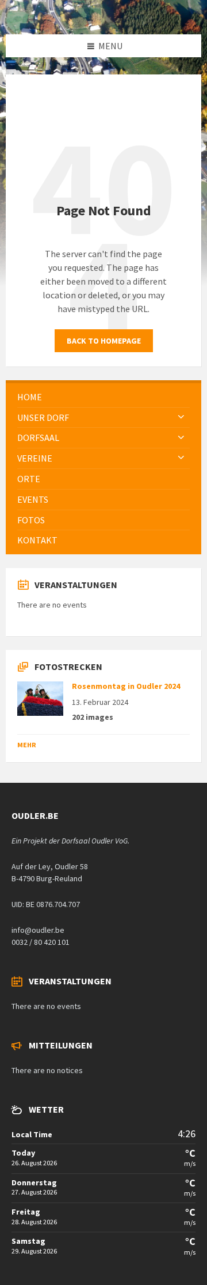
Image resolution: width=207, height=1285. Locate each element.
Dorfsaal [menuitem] (38, 437)
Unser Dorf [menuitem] (43, 417)
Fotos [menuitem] (31, 520)
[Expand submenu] (181, 417)
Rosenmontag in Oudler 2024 (126, 686)
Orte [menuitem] (28, 478)
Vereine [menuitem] (34, 458)
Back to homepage (104, 341)
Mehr (26, 744)
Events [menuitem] (32, 499)
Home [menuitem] (29, 397)
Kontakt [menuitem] (37, 540)
